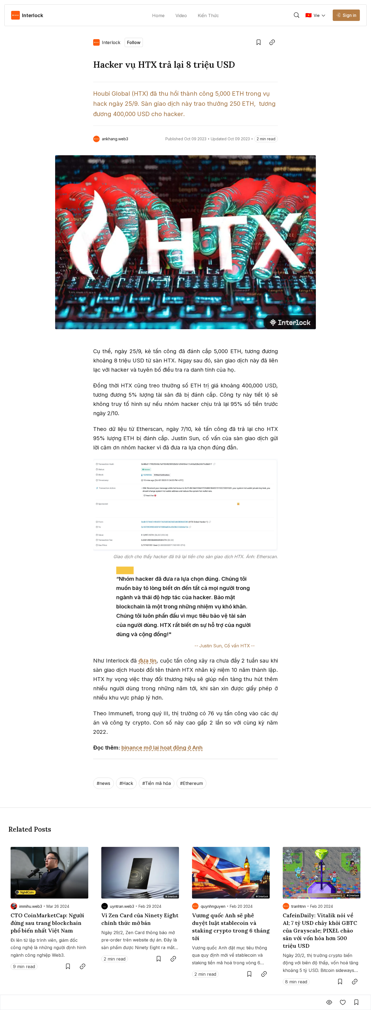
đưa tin (148, 660)
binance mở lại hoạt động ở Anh (162, 747)
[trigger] (296, 15)
